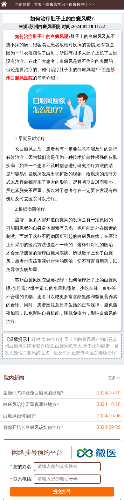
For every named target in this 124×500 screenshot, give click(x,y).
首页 (38, 4)
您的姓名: (22, 466)
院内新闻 (14, 377)
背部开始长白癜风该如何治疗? (33, 427)
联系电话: (22, 478)
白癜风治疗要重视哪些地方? (31, 404)
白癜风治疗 (78, 4)
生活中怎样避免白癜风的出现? (33, 393)
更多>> (114, 378)
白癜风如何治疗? (19, 416)
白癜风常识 (55, 4)
